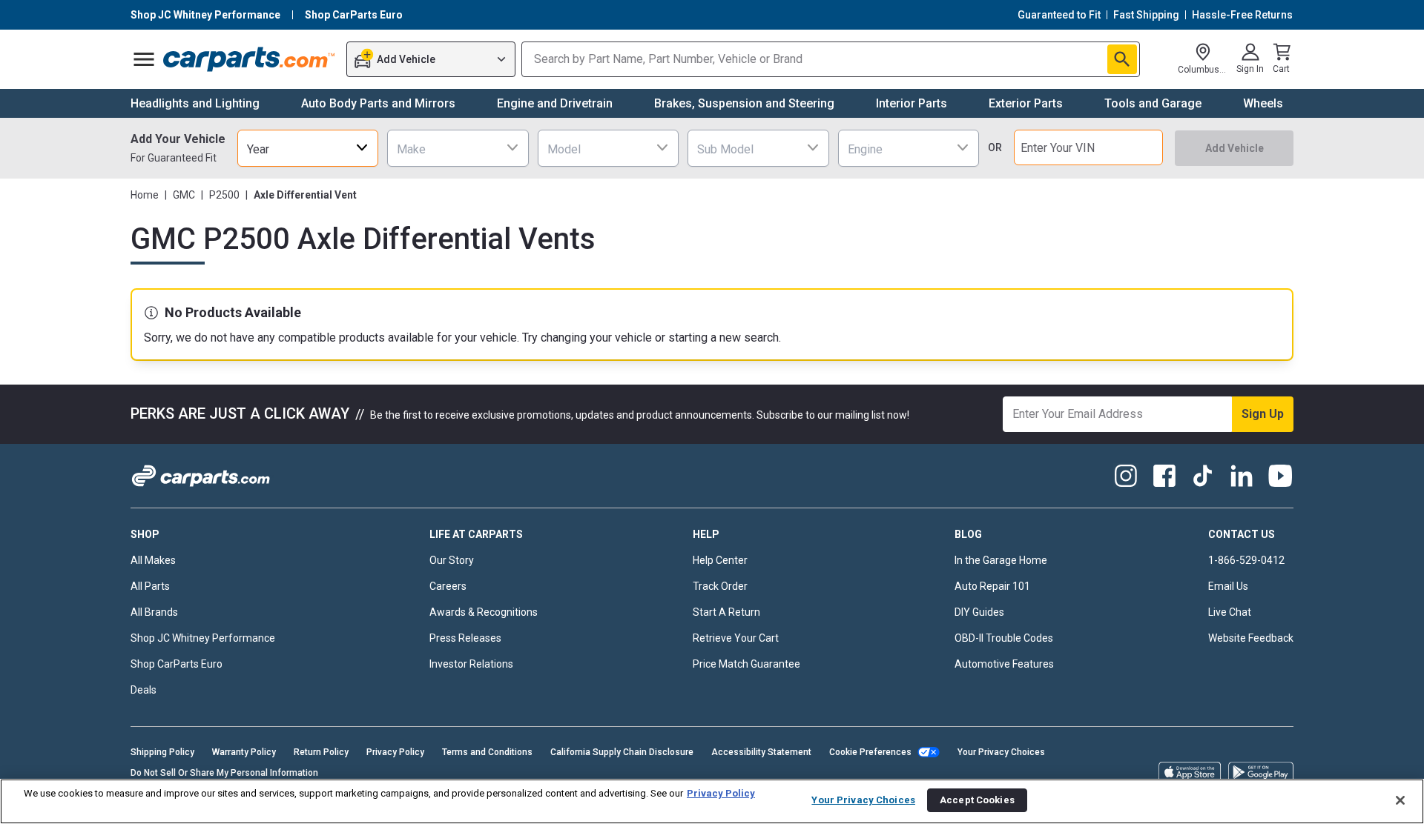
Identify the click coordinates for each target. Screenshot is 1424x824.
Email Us (1228, 586)
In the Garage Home (1001, 560)
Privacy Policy (395, 752)
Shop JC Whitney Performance (203, 638)
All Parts (150, 586)
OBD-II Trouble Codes (1004, 638)
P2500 (224, 195)
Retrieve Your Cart (736, 638)
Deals (143, 690)
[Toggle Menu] (144, 59)
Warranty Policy (244, 752)
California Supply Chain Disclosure (621, 752)
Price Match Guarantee (746, 664)
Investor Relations (471, 664)
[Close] (1400, 800)
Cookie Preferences (870, 752)
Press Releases (465, 638)
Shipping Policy (162, 752)
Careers (448, 586)
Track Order (720, 586)
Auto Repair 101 (992, 586)
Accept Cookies (977, 799)
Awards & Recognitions (483, 612)
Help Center (720, 560)
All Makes (153, 560)
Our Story (451, 560)
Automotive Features (1004, 664)
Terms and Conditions (487, 752)
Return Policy (321, 752)
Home (145, 195)
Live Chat (1229, 612)
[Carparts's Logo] (249, 59)
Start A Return (726, 612)
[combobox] (307, 148)
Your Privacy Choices (1001, 752)
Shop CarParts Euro (176, 664)
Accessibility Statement (761, 752)
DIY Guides (979, 612)
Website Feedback (1250, 638)
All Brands (154, 612)
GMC (184, 195)
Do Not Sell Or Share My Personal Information (224, 773)
